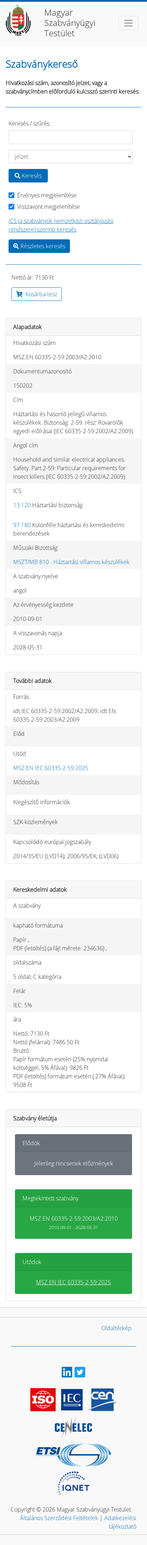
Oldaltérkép (116, 1328)
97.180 (22, 525)
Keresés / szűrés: (30, 123)
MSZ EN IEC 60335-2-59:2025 (50, 768)
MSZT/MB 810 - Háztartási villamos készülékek (71, 562)
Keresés (31, 176)
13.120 (22, 505)
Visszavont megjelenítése (48, 207)
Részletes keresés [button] (42, 246)
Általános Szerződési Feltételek (59, 1518)
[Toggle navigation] (128, 23)
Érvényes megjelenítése (47, 195)
